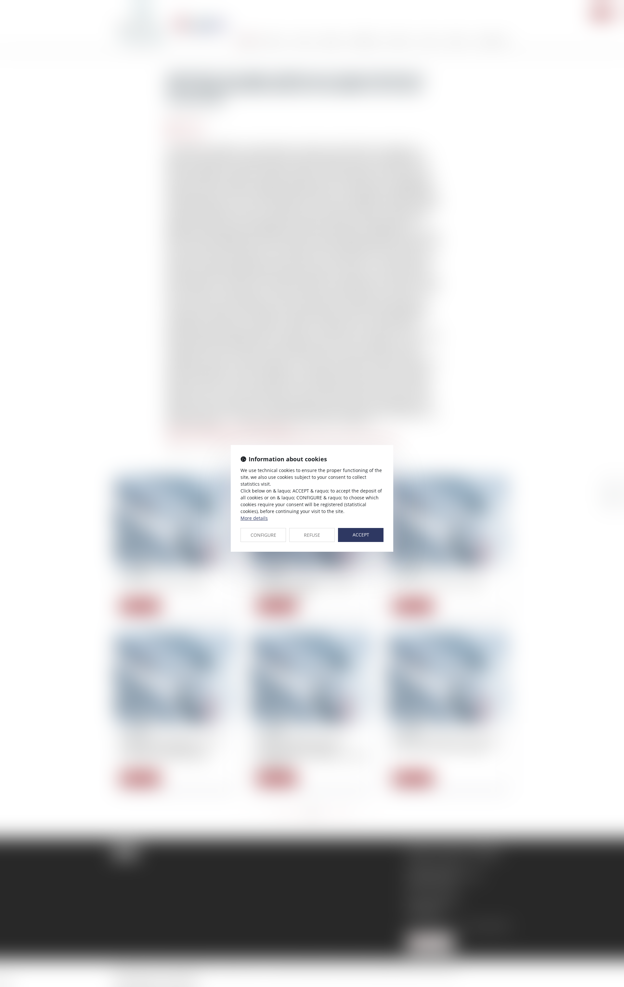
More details (254, 518)
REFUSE (312, 535)
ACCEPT (361, 535)
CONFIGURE (263, 535)
